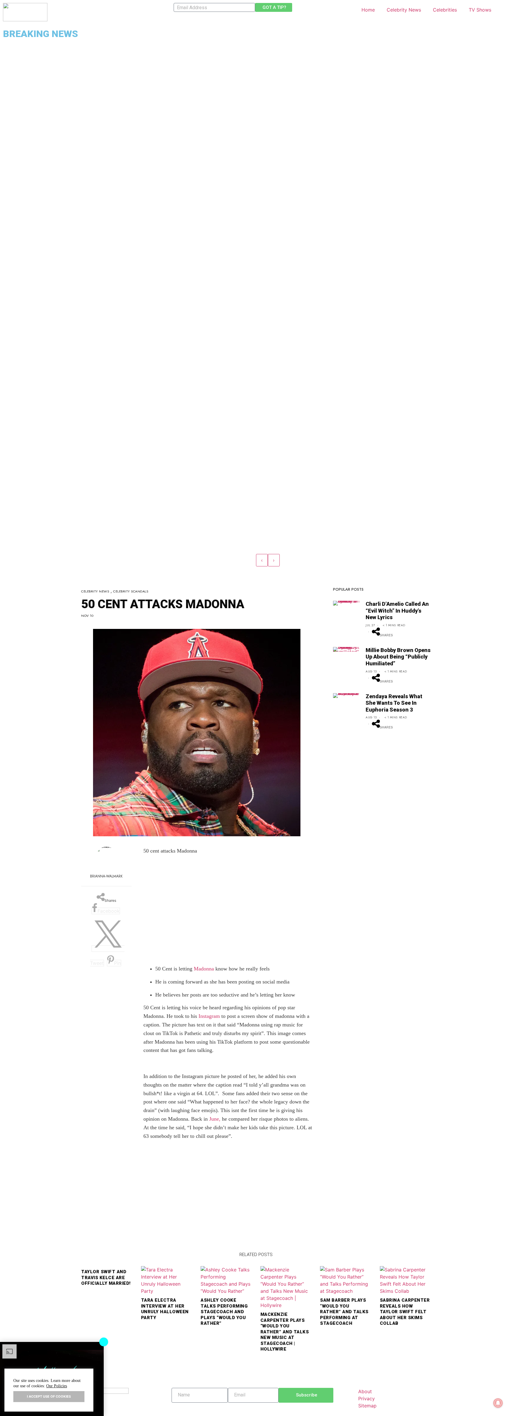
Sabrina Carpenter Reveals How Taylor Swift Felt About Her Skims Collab (405, 1312)
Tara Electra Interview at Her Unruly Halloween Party (165, 1309)
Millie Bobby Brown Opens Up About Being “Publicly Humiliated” (398, 657)
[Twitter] (181, 1405)
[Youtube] (188, 1405)
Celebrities (445, 10)
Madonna (204, 969)
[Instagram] (196, 1405)
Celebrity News (404, 10)
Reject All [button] (87, 1374)
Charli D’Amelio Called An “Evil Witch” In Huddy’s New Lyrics (397, 610)
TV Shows (480, 10)
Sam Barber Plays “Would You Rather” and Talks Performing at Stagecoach (344, 1312)
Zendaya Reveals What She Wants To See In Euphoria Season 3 (394, 703)
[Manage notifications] (498, 1403)
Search (503, 7)
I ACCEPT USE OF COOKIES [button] (49, 1396)
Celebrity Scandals (130, 591)
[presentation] (262, 560)
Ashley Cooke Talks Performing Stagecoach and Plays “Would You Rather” (224, 1312)
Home (368, 10)
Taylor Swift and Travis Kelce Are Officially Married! (106, 1277)
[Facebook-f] (174, 1405)
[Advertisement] (227, 914)
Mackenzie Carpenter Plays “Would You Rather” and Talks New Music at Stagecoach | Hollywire (284, 1332)
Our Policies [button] (56, 1386)
